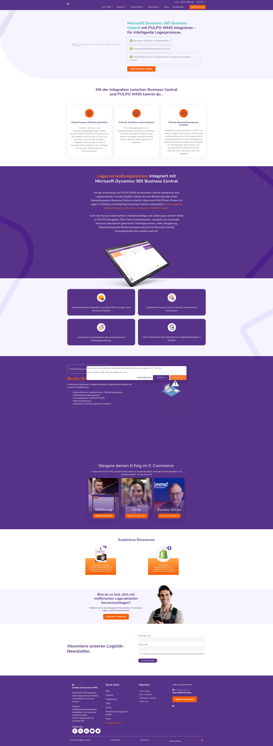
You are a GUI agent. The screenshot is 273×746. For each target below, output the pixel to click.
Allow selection (144, 377)
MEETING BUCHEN (197, 7)
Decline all (178, 377)
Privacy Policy (157, 368)
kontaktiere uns (187, 2)
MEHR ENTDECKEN (103, 516)
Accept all (161, 377)
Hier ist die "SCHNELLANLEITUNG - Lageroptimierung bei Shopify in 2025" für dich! (163, 568)
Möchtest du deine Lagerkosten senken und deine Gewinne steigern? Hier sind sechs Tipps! (101, 568)
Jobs (176, 2)
